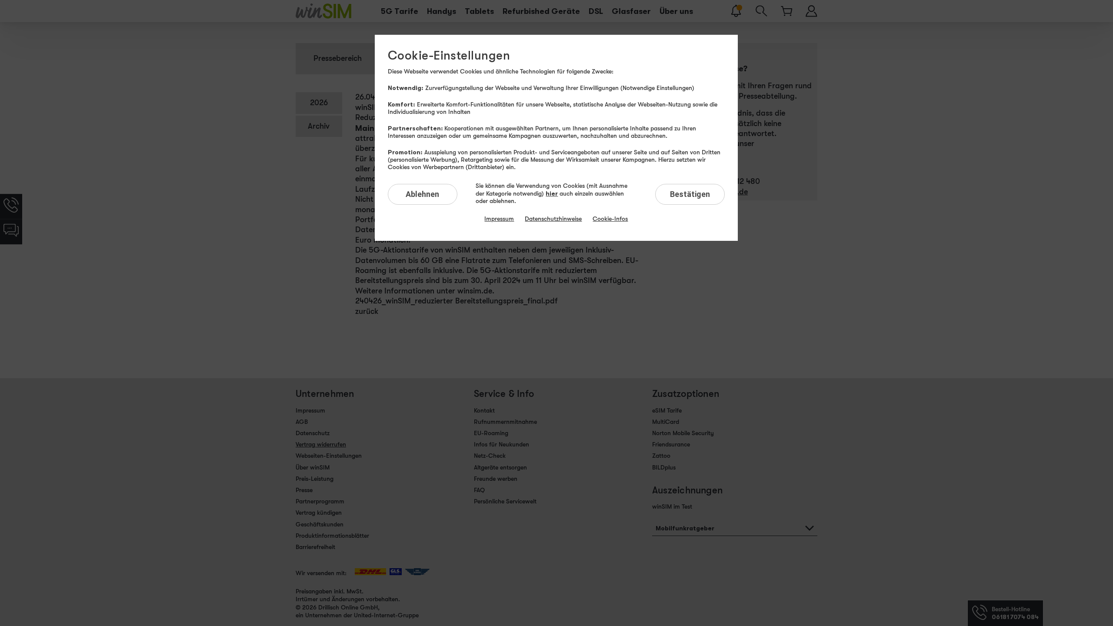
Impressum (499, 218)
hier (552, 193)
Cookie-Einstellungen (449, 56)
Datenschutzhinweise (553, 218)
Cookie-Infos (610, 218)
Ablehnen (422, 194)
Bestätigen (690, 194)
